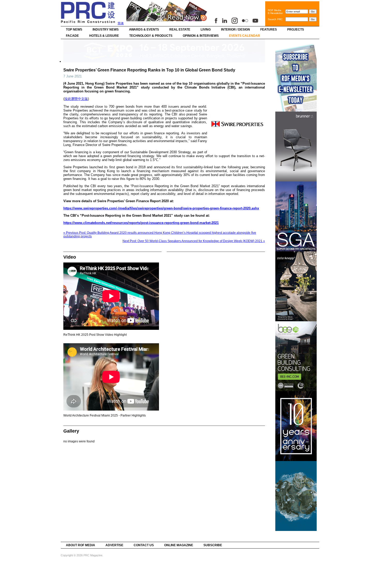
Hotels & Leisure (104, 36)
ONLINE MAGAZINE (178, 545)
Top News (74, 29)
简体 (121, 23)
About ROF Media (80, 545)
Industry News (106, 29)
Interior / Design (235, 29)
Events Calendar (244, 36)
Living (206, 29)
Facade (72, 36)
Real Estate (179, 29)
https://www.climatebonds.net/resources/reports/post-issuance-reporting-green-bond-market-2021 (141, 223)
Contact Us (144, 545)
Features (268, 29)
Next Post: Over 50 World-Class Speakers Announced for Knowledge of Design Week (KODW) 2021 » (194, 241)
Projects (295, 29)
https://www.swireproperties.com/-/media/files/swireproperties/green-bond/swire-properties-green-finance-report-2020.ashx (161, 208)
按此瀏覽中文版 (76, 99)
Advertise (114, 545)
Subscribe (212, 545)
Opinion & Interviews (201, 36)
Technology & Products (150, 36)
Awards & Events (144, 29)
